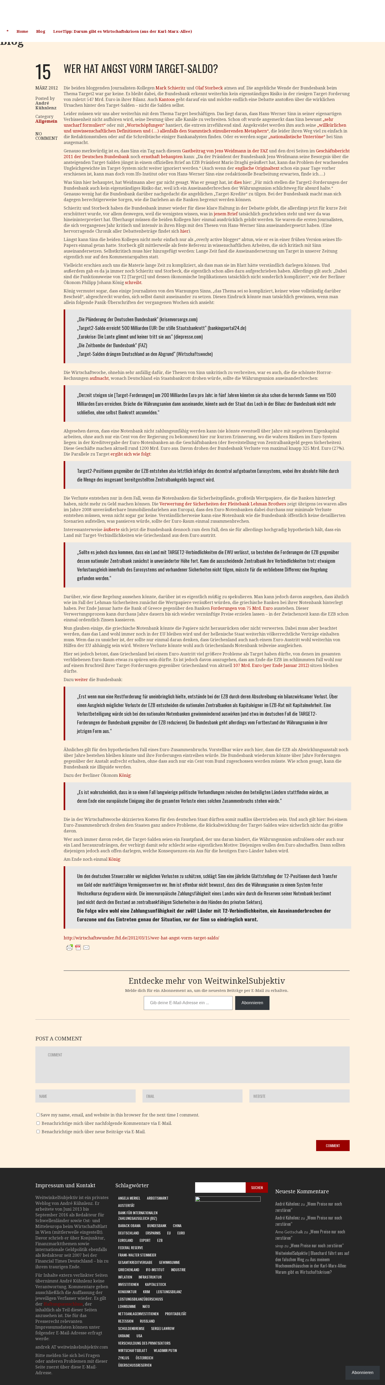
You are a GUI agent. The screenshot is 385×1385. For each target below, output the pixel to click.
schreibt (133, 282)
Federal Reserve (130, 1247)
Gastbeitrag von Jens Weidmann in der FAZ (224, 150)
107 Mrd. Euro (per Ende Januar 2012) (271, 665)
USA (139, 1335)
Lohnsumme (127, 1306)
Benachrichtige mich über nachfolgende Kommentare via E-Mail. (107, 1123)
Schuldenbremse (131, 1328)
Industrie (178, 1269)
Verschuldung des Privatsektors (144, 1343)
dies (238, 182)
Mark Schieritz (170, 87)
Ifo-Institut (155, 1269)
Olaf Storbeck (209, 87)
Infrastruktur (150, 1277)
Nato (146, 1306)
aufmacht (99, 378)
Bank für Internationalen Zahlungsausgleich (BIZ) (137, 1215)
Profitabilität (175, 1313)
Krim (146, 1291)
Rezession (125, 1321)
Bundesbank (156, 1225)
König (124, 775)
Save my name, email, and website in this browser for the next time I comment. (120, 1115)
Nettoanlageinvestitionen (138, 1313)
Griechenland (128, 1269)
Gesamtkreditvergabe (135, 1262)
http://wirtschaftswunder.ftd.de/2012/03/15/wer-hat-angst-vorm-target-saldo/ (141, 937)
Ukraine (124, 1335)
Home (22, 31)
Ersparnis (153, 1233)
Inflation (125, 1277)
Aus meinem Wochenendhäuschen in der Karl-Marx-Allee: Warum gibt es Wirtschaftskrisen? (310, 1265)
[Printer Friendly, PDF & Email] (78, 953)
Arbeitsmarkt (157, 1198)
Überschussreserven (134, 1365)
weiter (81, 679)
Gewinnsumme (169, 1262)
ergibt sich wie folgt (130, 454)
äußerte (111, 529)
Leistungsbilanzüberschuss (140, 1299)
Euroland (125, 1240)
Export (145, 1240)
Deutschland (128, 1233)
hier (184, 231)
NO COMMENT (46, 136)
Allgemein (46, 121)
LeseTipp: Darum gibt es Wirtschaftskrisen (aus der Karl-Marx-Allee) (122, 31)
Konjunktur (127, 1291)
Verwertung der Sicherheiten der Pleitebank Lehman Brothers (223, 503)
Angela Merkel (129, 1198)
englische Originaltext (257, 168)
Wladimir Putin (165, 1350)
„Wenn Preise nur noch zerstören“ (316, 1245)
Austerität (126, 1205)
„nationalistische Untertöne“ (296, 136)
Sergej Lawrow (162, 1328)
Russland (147, 1321)
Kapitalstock (155, 1284)
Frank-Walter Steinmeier (137, 1255)
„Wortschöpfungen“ (144, 125)
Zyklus (123, 1357)
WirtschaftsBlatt (132, 1350)
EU (169, 1233)
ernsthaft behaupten (162, 156)
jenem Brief (226, 213)
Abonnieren (252, 1003)
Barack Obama (129, 1225)
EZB (160, 1240)
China (177, 1225)
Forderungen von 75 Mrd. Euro (242, 608)
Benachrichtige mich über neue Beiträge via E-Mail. (94, 1131)
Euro (181, 1233)
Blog (40, 31)
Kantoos (167, 99)
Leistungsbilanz (169, 1291)
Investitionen (128, 1284)
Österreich (144, 1357)
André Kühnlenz (287, 1204)
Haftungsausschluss (63, 1304)
